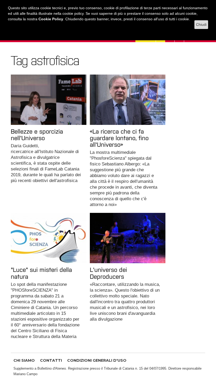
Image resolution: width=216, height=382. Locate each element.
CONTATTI (51, 360)
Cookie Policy (50, 19)
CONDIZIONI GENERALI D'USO (96, 360)
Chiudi (201, 24)
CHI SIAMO (24, 360)
